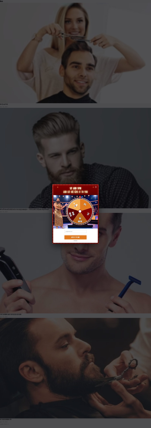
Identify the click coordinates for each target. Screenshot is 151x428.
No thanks (75, 240)
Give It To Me (75, 237)
